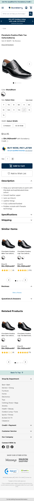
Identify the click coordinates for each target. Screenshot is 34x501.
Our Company (7, 437)
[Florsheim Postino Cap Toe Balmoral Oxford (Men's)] (24, 324)
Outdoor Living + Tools (10, 412)
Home (4, 394)
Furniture (5, 391)
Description (8, 181)
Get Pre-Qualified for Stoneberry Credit (16, 2)
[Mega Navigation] (3, 8)
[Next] (29, 64)
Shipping (7, 220)
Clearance (5, 421)
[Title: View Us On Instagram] (7, 446)
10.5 (8, 110)
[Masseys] (11, 460)
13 (29, 110)
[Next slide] (32, 21)
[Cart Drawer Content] (31, 7)
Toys (3, 400)
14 (3, 115)
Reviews (5, 286)
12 (24, 110)
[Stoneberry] (15, 8)
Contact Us (28, 477)
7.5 (9, 105)
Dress (4, 28)
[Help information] (7, 141)
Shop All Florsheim (8, 45)
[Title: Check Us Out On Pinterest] (12, 446)
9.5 (29, 105)
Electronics (6, 397)
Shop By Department (10, 379)
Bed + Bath (6, 385)
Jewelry (4, 406)
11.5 (19, 110)
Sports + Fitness (7, 415)
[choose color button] (3, 94)
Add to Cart (19, 166)
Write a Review (17, 292)
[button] (12, 471)
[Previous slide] (2, 21)
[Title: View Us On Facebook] (3, 446)
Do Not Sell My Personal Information (17, 499)
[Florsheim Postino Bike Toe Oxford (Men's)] (9, 241)
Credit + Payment (9, 425)
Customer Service (9, 431)
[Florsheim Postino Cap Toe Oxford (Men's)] (24, 241)
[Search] (30, 14)
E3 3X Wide (19, 126)
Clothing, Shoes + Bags (10, 403)
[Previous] (4, 64)
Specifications (9, 214)
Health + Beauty (8, 409)
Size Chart (29, 100)
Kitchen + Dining (8, 388)
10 (3, 110)
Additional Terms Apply (17, 23)
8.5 (19, 105)
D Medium (7, 126)
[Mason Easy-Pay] (23, 460)
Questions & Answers (11, 299)
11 (13, 110)
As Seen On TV (7, 418)
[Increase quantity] (12, 158)
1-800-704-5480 (19, 477)
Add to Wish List (18, 173)
